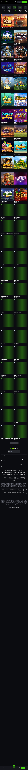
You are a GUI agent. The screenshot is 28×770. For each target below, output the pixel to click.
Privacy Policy (16, 472)
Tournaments (13, 464)
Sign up (24, 2)
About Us (23, 474)
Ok (22, 768)
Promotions (7, 464)
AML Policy (22, 472)
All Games (5, 459)
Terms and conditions (7, 472)
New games (22, 459)
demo (7, 20)
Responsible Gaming (7, 474)
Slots (9, 459)
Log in (19, 2)
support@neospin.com (15, 507)
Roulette (17, 459)
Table (13, 459)
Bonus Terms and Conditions (11, 470)
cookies (7, 767)
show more (14, 442)
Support (20, 470)
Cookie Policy (16, 474)
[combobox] (14, 9)
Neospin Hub (20, 464)
